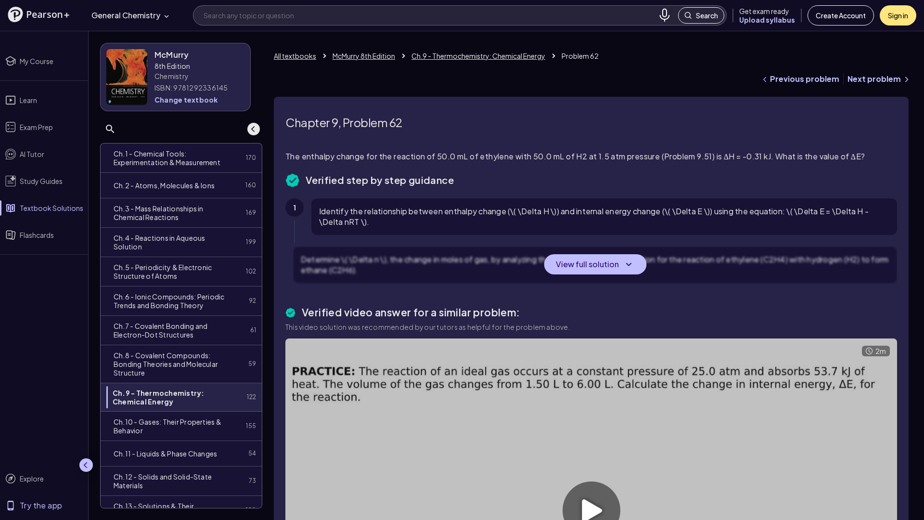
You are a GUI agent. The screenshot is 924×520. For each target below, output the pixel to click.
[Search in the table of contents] (110, 129)
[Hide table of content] (253, 129)
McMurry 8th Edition (364, 56)
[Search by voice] (664, 15)
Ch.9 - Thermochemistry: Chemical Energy (478, 56)
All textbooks (295, 56)
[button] (38, 14)
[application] (518, 210)
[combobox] (429, 15)
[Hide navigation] (86, 465)
